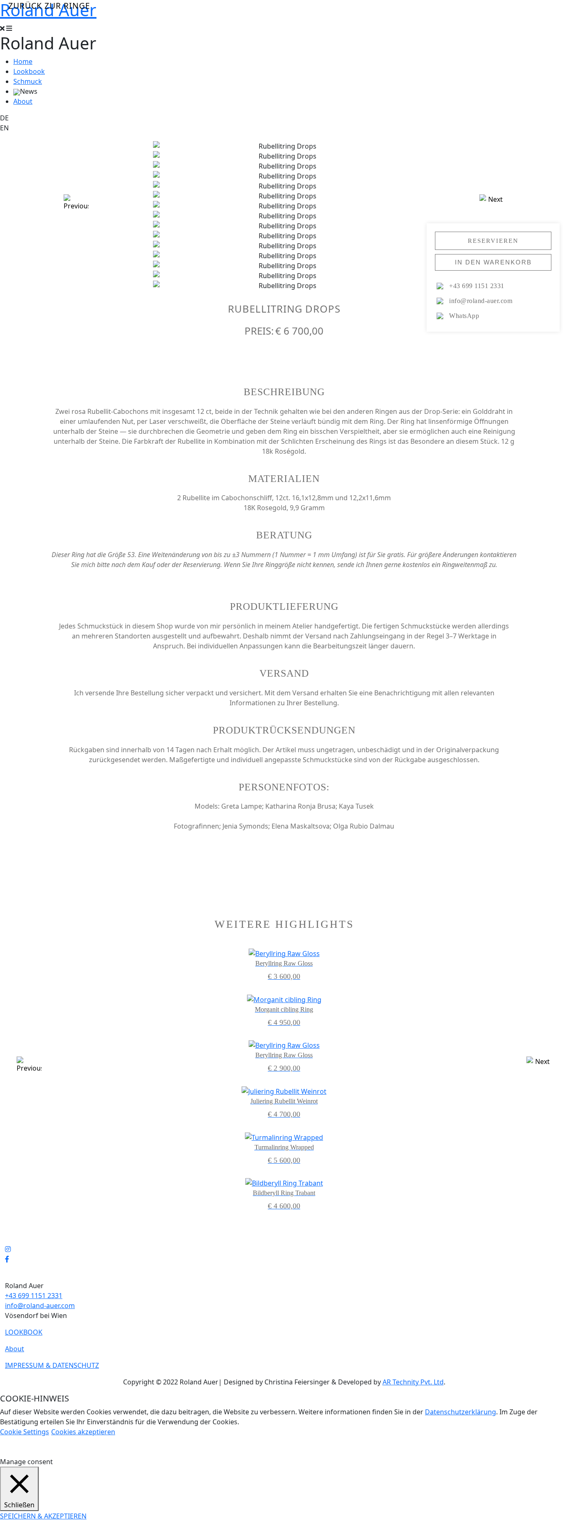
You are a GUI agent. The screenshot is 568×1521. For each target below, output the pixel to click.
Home (22, 61)
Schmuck (27, 81)
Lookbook (29, 71)
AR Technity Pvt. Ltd (413, 1382)
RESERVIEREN (493, 240)
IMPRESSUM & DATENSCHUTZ (52, 1365)
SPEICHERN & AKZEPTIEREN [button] (43, 1516)
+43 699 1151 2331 (33, 1295)
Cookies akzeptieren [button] (83, 1431)
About (22, 101)
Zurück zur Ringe (49, 5)
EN (4, 127)
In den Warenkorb (493, 262)
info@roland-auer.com (40, 1305)
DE (4, 117)
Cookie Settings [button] (24, 1431)
